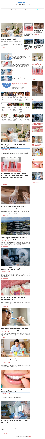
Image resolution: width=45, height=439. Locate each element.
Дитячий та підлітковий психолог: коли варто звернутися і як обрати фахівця (37, 158)
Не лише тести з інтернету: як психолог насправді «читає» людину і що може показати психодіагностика (11, 39)
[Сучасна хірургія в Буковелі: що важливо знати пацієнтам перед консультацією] (37, 105)
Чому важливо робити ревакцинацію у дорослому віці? (21, 69)
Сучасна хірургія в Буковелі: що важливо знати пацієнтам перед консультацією (37, 111)
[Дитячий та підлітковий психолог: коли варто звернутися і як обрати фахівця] (37, 152)
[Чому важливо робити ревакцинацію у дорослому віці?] (6, 72)
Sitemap (29, 436)
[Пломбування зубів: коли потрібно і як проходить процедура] (37, 129)
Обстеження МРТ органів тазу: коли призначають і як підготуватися (38, 46)
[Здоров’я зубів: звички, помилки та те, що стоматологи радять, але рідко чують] (37, 140)
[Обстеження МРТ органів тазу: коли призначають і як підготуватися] (37, 118)
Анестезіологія (18, 9)
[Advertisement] (22, 17)
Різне (23, 9)
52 (6, 433)
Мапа (31, 9)
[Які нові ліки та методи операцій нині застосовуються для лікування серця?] (6, 64)
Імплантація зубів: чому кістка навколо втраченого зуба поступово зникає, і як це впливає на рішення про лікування (28, 33)
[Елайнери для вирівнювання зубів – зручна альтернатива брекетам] (37, 165)
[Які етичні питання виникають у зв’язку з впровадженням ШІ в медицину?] (6, 79)
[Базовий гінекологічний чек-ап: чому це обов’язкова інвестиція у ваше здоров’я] (37, 89)
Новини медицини (22, 5)
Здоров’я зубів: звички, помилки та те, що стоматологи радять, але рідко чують (38, 145)
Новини (12, 9)
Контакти (34, 9)
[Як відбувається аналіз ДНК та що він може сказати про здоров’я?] (6, 57)
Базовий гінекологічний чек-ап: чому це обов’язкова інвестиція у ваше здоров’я (37, 98)
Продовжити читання (4, 47)
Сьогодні (26, 9)
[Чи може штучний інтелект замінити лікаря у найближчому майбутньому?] (6, 86)
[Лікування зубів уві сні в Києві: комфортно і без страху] (37, 176)
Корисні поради (7, 9)
